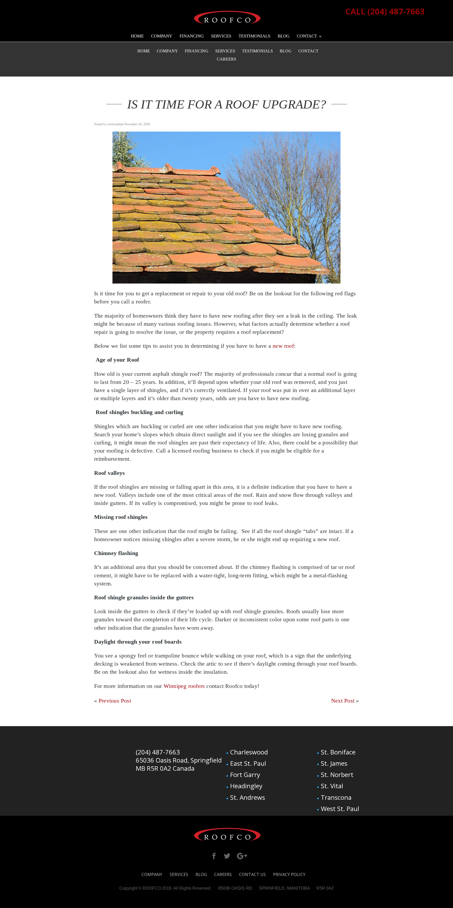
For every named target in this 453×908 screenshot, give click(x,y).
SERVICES (221, 36)
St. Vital (332, 785)
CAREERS (226, 59)
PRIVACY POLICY (289, 874)
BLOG (283, 36)
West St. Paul (340, 808)
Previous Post (115, 700)
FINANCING (192, 36)
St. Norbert (337, 774)
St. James (334, 763)
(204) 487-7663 (158, 752)
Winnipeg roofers (184, 686)
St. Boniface (338, 752)
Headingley (246, 785)
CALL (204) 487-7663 (385, 11)
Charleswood (249, 752)
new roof (283, 345)
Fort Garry (245, 774)
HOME (137, 36)
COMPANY (161, 36)
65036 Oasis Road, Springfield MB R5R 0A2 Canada (179, 764)
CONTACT (307, 36)
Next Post (342, 700)
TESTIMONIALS (254, 36)
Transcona (336, 797)
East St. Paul (248, 763)
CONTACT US (252, 874)
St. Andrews (247, 797)
